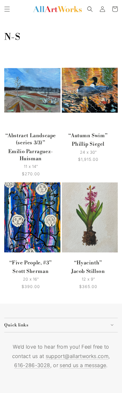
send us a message (83, 365)
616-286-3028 (32, 365)
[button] (7, 9)
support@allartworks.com (77, 356)
